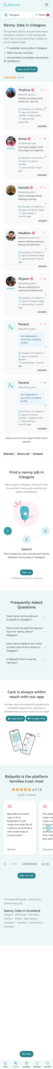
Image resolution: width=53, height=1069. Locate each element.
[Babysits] (12, 4)
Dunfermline (36, 922)
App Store (17, 718)
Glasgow (8, 914)
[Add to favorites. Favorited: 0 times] (44, 233)
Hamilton (22, 922)
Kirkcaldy (9, 926)
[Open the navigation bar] (46, 4)
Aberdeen (34, 914)
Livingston (9, 922)
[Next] (48, 828)
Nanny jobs (35, 899)
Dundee (8, 918)
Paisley (18, 918)
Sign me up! (26, 875)
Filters (43, 14)
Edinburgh (21, 914)
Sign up (26, 572)
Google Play (38, 718)
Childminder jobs (13, 903)
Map (28, 1054)
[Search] (6, 15)
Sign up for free (26, 69)
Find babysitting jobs (15, 899)
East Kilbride (30, 918)
